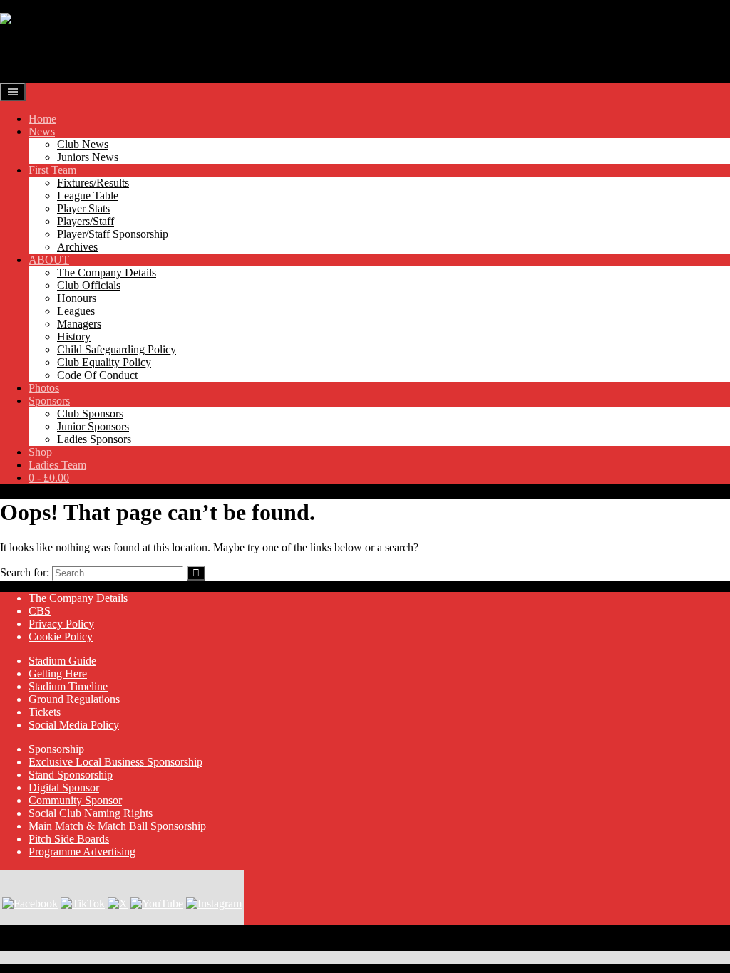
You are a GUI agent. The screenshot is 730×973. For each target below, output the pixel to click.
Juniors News (87, 157)
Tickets (45, 712)
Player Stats (83, 208)
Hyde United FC (80, 53)
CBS (40, 611)
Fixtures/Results (93, 183)
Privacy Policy (61, 624)
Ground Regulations (74, 699)
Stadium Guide (62, 661)
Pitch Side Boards (69, 839)
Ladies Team (57, 465)
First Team (52, 170)
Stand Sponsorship (71, 775)
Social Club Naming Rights (91, 813)
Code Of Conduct (97, 375)
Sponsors (49, 401)
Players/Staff (85, 221)
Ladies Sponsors (94, 439)
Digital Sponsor (64, 787)
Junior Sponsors (93, 426)
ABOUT (49, 260)
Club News (82, 144)
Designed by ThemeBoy (55, 944)
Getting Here (58, 673)
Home (42, 119)
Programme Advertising (82, 851)
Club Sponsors (90, 413)
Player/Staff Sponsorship (112, 234)
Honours (76, 298)
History (74, 337)
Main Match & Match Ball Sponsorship (117, 826)
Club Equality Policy (104, 362)
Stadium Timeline (68, 686)
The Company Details (106, 272)
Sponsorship (56, 749)
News (42, 131)
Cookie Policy (61, 636)
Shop (40, 452)
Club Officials (88, 285)
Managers (79, 324)
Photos (44, 388)
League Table (87, 195)
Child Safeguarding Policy (116, 349)
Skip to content (34, 6)
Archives (77, 247)
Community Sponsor (75, 800)
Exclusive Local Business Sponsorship (115, 762)
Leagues (76, 311)
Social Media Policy (74, 725)
